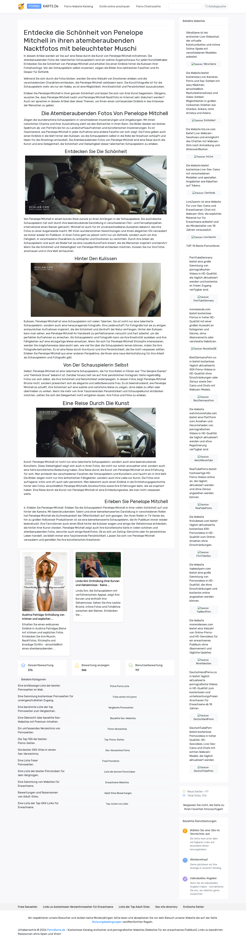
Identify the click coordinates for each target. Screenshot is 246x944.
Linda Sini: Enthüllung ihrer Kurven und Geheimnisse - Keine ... (97, 583)
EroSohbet (210, 120)
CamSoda (209, 192)
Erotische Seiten (193, 906)
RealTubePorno (203, 508)
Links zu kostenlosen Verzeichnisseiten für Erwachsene (78, 906)
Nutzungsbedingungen (107, 921)
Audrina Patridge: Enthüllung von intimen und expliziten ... (43, 616)
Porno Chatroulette (148, 6)
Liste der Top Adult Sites (134, 906)
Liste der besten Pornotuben (119, 771)
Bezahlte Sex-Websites (123, 718)
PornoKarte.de (56, 929)
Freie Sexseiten (27, 906)
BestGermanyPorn (204, 400)
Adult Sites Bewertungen (118, 793)
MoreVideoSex (203, 663)
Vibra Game (209, 64)
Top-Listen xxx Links (117, 803)
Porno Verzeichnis (117, 729)
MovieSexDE (209, 348)
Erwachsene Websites (117, 782)
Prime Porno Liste (119, 686)
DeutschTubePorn (203, 771)
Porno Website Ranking (78, 6)
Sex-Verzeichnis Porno (117, 750)
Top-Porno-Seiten (114, 739)
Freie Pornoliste (110, 761)
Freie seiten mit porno (125, 697)
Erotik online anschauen (115, 6)
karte (43, 6)
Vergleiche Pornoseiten (120, 707)
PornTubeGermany (204, 300)
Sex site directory (166, 906)
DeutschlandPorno (204, 719)
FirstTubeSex (203, 556)
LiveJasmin (209, 237)
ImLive (209, 156)
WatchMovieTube (203, 460)
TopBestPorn (204, 611)
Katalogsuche (217, 6)
